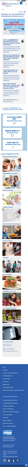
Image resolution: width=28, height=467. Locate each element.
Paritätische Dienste (8, 423)
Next (22, 29)
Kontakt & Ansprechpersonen (10, 373)
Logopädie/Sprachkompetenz (10, 403)
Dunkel (23, 0)
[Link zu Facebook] (13, 460)
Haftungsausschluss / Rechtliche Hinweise (13, 390)
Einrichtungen (6, 378)
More (5, 36)
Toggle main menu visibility (21, 3)
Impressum (6, 381)
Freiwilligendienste (7, 376)
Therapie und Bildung (8, 406)
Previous (5, 29)
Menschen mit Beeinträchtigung (11, 411)
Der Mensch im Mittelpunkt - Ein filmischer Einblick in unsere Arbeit (13, 108)
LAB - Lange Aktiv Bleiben (9, 426)
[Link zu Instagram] (4, 460)
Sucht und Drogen (7, 414)
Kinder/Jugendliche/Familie (10, 400)
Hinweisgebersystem (8, 387)
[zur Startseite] (10, 4)
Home (4, 367)
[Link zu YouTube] (9, 460)
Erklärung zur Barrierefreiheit (10, 396)
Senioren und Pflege (8, 409)
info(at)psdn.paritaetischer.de (10, 456)
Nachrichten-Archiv (8, 101)
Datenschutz (6, 384)
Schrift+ (18, 0)
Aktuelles (5, 370)
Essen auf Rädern (7, 420)
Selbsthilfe (5, 417)
